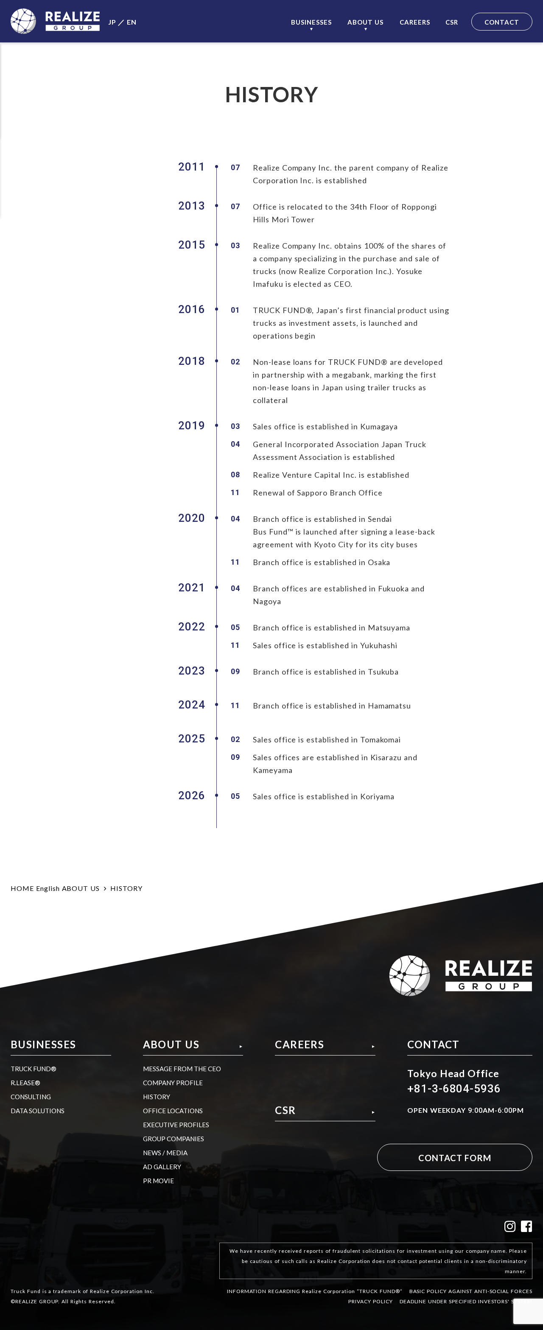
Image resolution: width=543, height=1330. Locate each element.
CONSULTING (31, 1096)
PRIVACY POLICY (370, 1301)
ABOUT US (81, 888)
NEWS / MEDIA (165, 1152)
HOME (22, 888)
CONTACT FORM (454, 1157)
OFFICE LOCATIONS (173, 1110)
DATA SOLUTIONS (37, 1110)
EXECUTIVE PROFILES (176, 1124)
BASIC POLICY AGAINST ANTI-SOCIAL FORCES (470, 1291)
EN (132, 21)
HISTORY (156, 1096)
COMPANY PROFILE (173, 1082)
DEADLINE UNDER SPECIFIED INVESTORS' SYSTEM (466, 1301)
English (48, 888)
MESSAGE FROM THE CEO (182, 1068)
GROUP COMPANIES (173, 1138)
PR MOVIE (158, 1180)
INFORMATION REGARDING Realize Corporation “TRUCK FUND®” (315, 1291)
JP (112, 21)
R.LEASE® (25, 1082)
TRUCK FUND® (33, 1068)
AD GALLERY (162, 1166)
